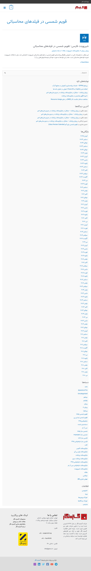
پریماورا (85, 411)
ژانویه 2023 (83, 163)
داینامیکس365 (82, 421)
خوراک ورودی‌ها (82, 497)
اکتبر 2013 (84, 307)
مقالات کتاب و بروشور (19, 522)
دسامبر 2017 (83, 279)
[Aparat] (51, 564)
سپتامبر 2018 (83, 266)
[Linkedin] (39, 564)
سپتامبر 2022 (83, 174)
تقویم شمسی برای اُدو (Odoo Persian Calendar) (63, 124)
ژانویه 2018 (84, 276)
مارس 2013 (84, 321)
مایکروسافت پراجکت (81, 455)
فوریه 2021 (84, 211)
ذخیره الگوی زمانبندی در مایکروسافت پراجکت (74, 96)
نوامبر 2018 (84, 259)
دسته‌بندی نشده (82, 424)
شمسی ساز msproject (80, 435)
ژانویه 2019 (84, 256)
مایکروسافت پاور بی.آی (80, 452)
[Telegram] (56, 564)
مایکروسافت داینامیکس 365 (79, 462)
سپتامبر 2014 (83, 286)
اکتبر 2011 (84, 341)
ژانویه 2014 (84, 297)
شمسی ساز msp (82, 431)
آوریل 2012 (84, 331)
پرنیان (85, 404)
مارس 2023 (83, 160)
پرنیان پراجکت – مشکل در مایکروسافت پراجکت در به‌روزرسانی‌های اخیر (66, 92)
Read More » (84, 62)
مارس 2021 (84, 208)
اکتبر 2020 (84, 218)
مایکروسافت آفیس (81, 448)
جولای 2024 (83, 143)
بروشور (85, 397)
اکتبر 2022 (84, 170)
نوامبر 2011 (84, 338)
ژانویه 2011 (84, 358)
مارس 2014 (84, 293)
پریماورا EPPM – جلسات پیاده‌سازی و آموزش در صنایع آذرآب (69, 86)
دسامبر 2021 (83, 187)
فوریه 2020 (84, 228)
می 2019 (84, 242)
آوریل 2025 (83, 136)
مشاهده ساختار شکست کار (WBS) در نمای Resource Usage (69, 99)
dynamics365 (82, 390)
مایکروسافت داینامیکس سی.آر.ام (77, 465)
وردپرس (85, 504)
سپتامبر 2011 (83, 344)
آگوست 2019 (83, 238)
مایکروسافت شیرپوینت (80, 469)
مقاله (85, 472)
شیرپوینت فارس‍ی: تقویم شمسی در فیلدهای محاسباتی (61, 46)
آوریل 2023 (83, 156)
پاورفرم (85, 400)
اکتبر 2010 (84, 368)
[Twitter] (43, 564)
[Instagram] (34, 564)
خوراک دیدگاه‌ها (82, 501)
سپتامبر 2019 (83, 235)
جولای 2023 (83, 150)
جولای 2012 (84, 327)
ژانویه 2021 (84, 214)
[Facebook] (47, 564)
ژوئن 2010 (84, 372)
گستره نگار (38, 560)
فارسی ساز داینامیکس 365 (79, 441)
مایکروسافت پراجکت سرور (79, 459)
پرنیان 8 (85, 407)
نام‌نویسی (84, 490)
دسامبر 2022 (83, 167)
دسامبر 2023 (83, 146)
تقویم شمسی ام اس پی (80, 417)
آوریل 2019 (84, 245)
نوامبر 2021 (84, 191)
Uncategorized (82, 394)
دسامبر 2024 (83, 139)
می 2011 (85, 355)
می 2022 (84, 180)
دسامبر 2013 (83, 300)
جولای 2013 (83, 310)
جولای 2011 (84, 351)
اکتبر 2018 (84, 262)
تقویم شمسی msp (81, 414)
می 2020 (84, 221)
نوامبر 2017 (84, 283)
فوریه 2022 (84, 184)
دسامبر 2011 (84, 334)
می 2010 (85, 375)
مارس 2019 (84, 249)
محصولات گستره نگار (19, 519)
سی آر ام (84, 428)
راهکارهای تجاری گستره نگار (17, 524)
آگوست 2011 (83, 348)
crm (86, 387)
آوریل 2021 (84, 204)
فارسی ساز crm (82, 438)
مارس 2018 (84, 269)
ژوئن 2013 (84, 314)
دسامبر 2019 (83, 232)
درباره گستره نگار (20, 527)
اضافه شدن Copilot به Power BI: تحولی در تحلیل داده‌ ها (70, 89)
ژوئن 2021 (84, 201)
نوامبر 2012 (84, 324)
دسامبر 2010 (83, 362)
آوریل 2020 (84, 225)
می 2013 (84, 317)
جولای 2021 (84, 197)
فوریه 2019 (84, 252)
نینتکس (85, 476)
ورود (86, 494)
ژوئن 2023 (84, 153)
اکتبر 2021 (84, 194)
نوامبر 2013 (84, 303)
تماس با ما (52, 515)
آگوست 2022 (83, 177)
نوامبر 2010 (84, 365)
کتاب (86, 445)
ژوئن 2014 (84, 290)
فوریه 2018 (84, 273)
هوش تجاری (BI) (82, 479)
